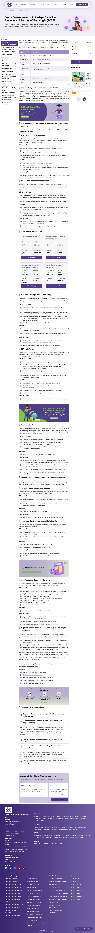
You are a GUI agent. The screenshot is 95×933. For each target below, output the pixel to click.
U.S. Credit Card (55, 827)
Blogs (48, 4)
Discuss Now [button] (41, 795)
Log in (71, 4)
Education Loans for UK (12, 881)
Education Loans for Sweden (13, 915)
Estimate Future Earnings (76, 837)
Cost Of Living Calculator (43, 837)
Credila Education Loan (34, 899)
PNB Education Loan (33, 920)
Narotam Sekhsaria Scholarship (58, 899)
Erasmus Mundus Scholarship (57, 881)
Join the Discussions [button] (59, 799)
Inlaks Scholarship (54, 887)
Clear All (89, 42)
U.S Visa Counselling (81, 827)
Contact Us (45, 816)
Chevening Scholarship (55, 878)
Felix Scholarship (54, 902)
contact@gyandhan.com (11, 857)
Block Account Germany (50, 829)
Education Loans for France (13, 896)
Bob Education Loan (33, 911)
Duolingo (47, 649)
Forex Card (37, 829)
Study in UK (74, 881)
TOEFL (42, 649)
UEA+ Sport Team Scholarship (7, 55)
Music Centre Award (8, 71)
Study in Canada (76, 884)
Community (63, 4)
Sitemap (58, 818)
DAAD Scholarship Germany (57, 890)
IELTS (58, 647)
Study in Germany (76, 890)
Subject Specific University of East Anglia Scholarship (9, 76)
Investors (37, 818)
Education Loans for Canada (13, 884)
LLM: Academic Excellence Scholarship (8, 91)
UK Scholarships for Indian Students (32, 675)
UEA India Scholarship (38, 82)
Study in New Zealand (77, 896)
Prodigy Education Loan (34, 893)
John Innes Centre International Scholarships (9, 87)
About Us (37, 816)
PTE (53, 649)
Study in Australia (76, 887)
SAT (51, 844)
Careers (66, 818)
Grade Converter (71, 835)
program (66, 91)
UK (34, 40)
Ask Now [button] (62, 795)
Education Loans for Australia (13, 887)
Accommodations (67, 827)
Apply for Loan (82, 4)
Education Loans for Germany (13, 890)
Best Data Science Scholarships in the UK (34, 683)
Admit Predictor (59, 835)
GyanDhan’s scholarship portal (29, 666)
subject (51, 45)
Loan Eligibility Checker (60, 837)
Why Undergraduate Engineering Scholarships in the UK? (38, 677)
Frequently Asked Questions (7, 103)
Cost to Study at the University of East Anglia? (9, 43)
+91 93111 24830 (9, 859)
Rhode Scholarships (54, 884)
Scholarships (23, 4)
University (62, 40)
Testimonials (50, 818)
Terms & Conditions (62, 816)
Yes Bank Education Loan (34, 917)
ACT (60, 844)
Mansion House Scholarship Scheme (8, 82)
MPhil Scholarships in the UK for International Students (38, 680)
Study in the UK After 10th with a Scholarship (35, 672)
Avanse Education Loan (34, 902)
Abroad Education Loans (41, 827)
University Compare (84, 835)
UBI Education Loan (32, 881)
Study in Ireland (75, 893)
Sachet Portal (74, 818)
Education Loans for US (12, 878)
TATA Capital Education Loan (35, 914)
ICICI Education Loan (33, 884)
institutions (38, 40)
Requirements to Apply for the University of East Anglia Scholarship (9, 97)
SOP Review (37, 835)
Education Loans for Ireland (13, 893)
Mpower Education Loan (34, 896)
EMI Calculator (47, 835)
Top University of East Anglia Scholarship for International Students (8, 49)
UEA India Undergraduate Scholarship (9, 64)
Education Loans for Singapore (14, 904)
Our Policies (83, 816)
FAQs (43, 818)
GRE (35, 844)
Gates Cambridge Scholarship (58, 896)
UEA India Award (7, 68)
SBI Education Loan (32, 878)
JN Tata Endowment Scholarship (58, 893)
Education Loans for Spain (12, 907)
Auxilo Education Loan (33, 908)
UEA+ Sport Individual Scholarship (8, 59)
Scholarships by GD (65, 829)
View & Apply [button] (31, 257)
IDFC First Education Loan (34, 890)
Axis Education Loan (33, 887)
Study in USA (75, 878)
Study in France (75, 899)
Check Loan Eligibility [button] (83, 929)
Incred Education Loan (33, 905)
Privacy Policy (74, 816)
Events (75, 829)
